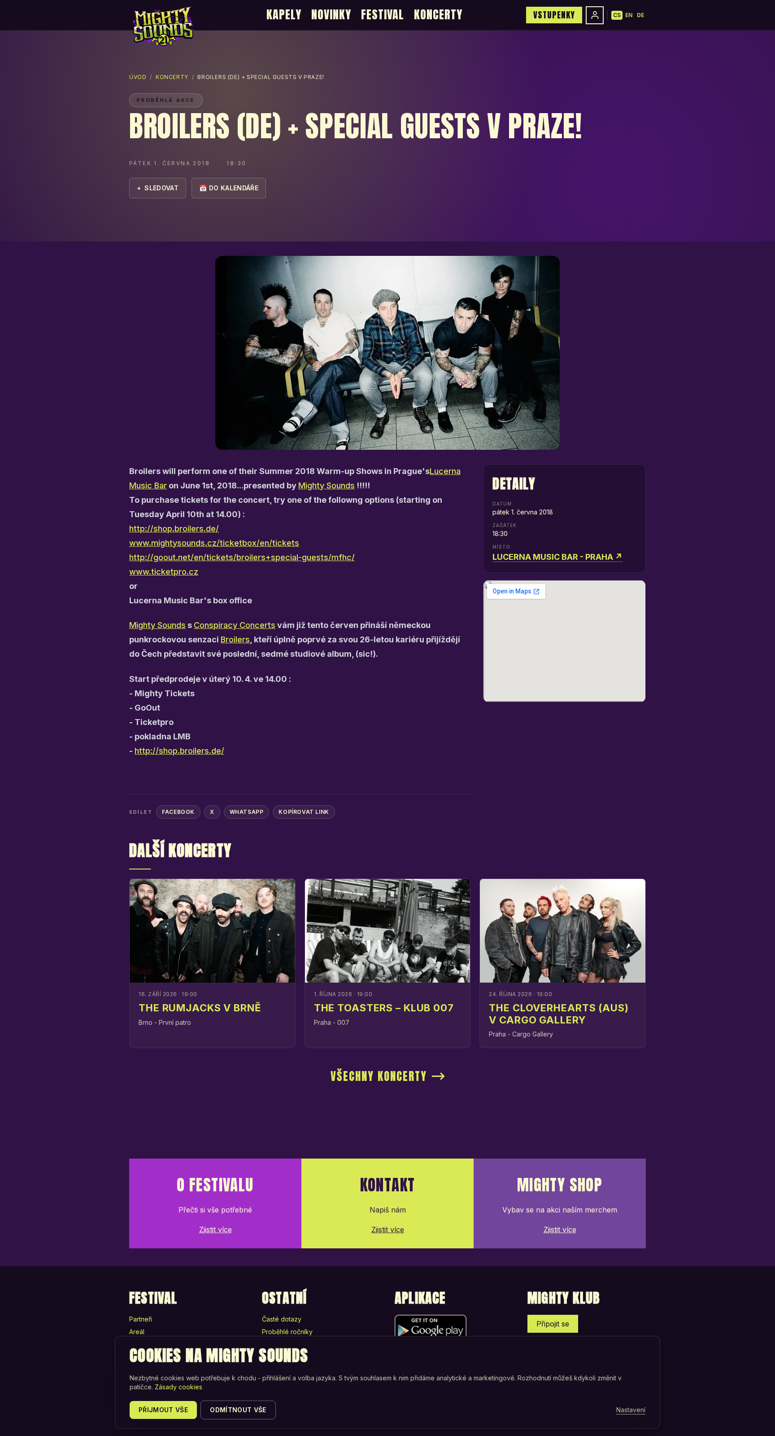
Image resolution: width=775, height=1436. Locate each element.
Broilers (235, 639)
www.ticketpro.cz (163, 571)
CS (617, 15)
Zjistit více (215, 1229)
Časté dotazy (281, 1319)
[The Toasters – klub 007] (387, 930)
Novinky (331, 14)
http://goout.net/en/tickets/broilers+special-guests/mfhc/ (242, 557)
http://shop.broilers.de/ (174, 528)
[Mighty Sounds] (162, 27)
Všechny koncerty (379, 1076)
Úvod (137, 77)
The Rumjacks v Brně (200, 1008)
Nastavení (630, 1410)
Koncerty (438, 14)
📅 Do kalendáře (228, 188)
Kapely (283, 14)
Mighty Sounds (326, 485)
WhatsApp (247, 811)
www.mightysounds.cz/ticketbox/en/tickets (214, 543)
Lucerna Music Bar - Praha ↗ (557, 557)
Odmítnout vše (238, 1410)
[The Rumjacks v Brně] (212, 930)
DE (640, 15)
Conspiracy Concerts (234, 625)
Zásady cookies (178, 1387)
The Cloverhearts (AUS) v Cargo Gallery (558, 1013)
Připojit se (552, 1323)
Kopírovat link (304, 811)
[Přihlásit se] (595, 15)
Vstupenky (554, 15)
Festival (382, 14)
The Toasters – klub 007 (384, 1008)
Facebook (178, 811)
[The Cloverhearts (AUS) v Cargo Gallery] (562, 930)
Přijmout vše (163, 1410)
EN (628, 15)
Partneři (140, 1319)
